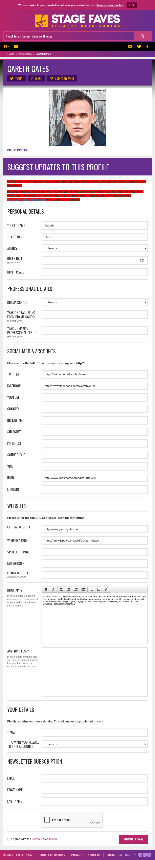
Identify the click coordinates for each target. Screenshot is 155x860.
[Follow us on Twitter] (139, 46)
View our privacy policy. (110, 5)
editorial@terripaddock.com (26, 199)
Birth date (15, 260)
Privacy (76, 855)
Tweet (19, 78)
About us (94, 855)
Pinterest (14, 443)
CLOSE (132, 5)
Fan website (15, 563)
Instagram (14, 420)
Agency (12, 248)
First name (15, 789)
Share (38, 78)
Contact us (114, 855)
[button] (46, 590)
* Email (12, 732)
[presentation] (46, 589)
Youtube (13, 397)
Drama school (17, 302)
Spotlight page (18, 551)
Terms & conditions (51, 855)
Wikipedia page (17, 540)
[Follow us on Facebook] (147, 46)
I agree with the (33, 838)
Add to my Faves (64, 78)
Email (11, 778)
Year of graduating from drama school (21, 316)
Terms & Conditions (44, 838)
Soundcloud (16, 454)
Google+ (13, 408)
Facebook (14, 385)
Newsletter (131, 46)
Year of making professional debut (21, 332)
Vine (10, 466)
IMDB (10, 477)
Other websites (18, 574)
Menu (7, 46)
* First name (16, 225)
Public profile (17, 150)
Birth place (15, 271)
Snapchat (14, 431)
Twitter (13, 374)
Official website (18, 527)
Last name (14, 801)
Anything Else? (22, 658)
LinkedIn (13, 489)
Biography (22, 597)
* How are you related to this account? (23, 744)
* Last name (15, 236)
